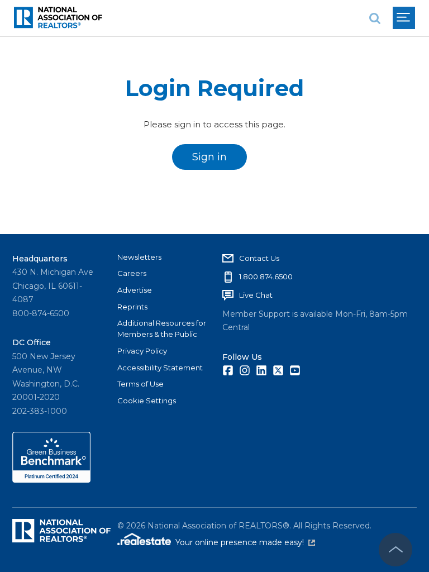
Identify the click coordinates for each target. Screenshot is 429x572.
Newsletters (139, 256)
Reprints (132, 306)
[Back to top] (395, 549)
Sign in (209, 157)
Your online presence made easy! (245, 542)
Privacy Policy (142, 350)
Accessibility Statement (160, 367)
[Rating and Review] (51, 480)
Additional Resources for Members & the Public (161, 328)
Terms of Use (140, 383)
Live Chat (256, 294)
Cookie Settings (146, 400)
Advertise (134, 289)
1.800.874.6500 (266, 276)
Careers (131, 273)
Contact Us (259, 258)
